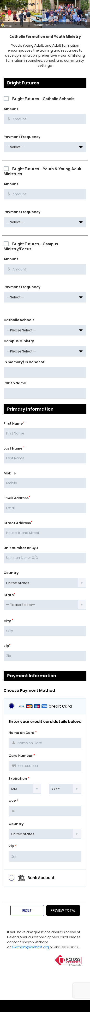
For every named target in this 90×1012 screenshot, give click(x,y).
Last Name (14, 448)
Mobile (10, 473)
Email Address (17, 498)
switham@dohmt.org (30, 947)
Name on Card (23, 732)
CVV (13, 800)
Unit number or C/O (21, 547)
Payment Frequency (22, 136)
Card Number (22, 755)
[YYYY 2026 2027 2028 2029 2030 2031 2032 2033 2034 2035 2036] (65, 789)
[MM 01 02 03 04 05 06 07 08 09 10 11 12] (25, 789)
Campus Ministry (19, 341)
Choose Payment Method (29, 690)
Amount (11, 108)
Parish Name (15, 383)
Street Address (18, 523)
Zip (7, 646)
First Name (14, 423)
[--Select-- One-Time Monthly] (45, 147)
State (9, 595)
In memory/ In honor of (24, 362)
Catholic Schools (19, 320)
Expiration (19, 778)
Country (11, 572)
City (8, 621)
